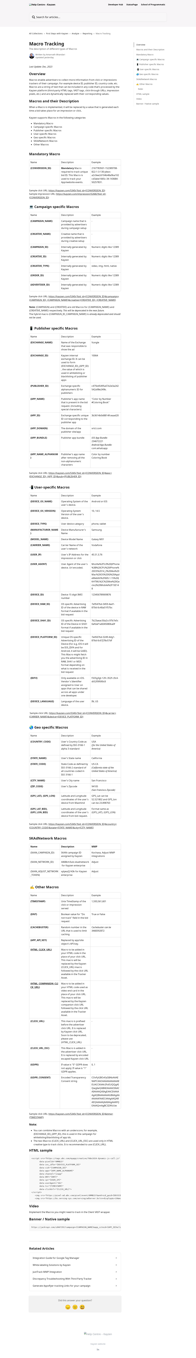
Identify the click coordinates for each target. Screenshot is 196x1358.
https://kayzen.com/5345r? (62, 824)
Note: (140, 89)
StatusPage (132, 5)
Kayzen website (98, 1344)
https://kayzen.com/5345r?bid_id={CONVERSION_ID (76, 190)
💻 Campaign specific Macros (150, 59)
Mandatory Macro (144, 54)
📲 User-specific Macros (147, 69)
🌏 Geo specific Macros (147, 74)
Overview (140, 44)
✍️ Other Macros (144, 84)
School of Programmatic (153, 5)
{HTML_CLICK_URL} (41, 949)
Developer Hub (115, 5)
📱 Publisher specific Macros (150, 64)
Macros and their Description (150, 49)
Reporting (87, 33)
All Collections (36, 33)
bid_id (80, 824)
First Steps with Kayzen (57, 33)
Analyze (75, 33)
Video (139, 98)
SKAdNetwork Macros (146, 79)
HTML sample (142, 94)
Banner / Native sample (147, 103)
